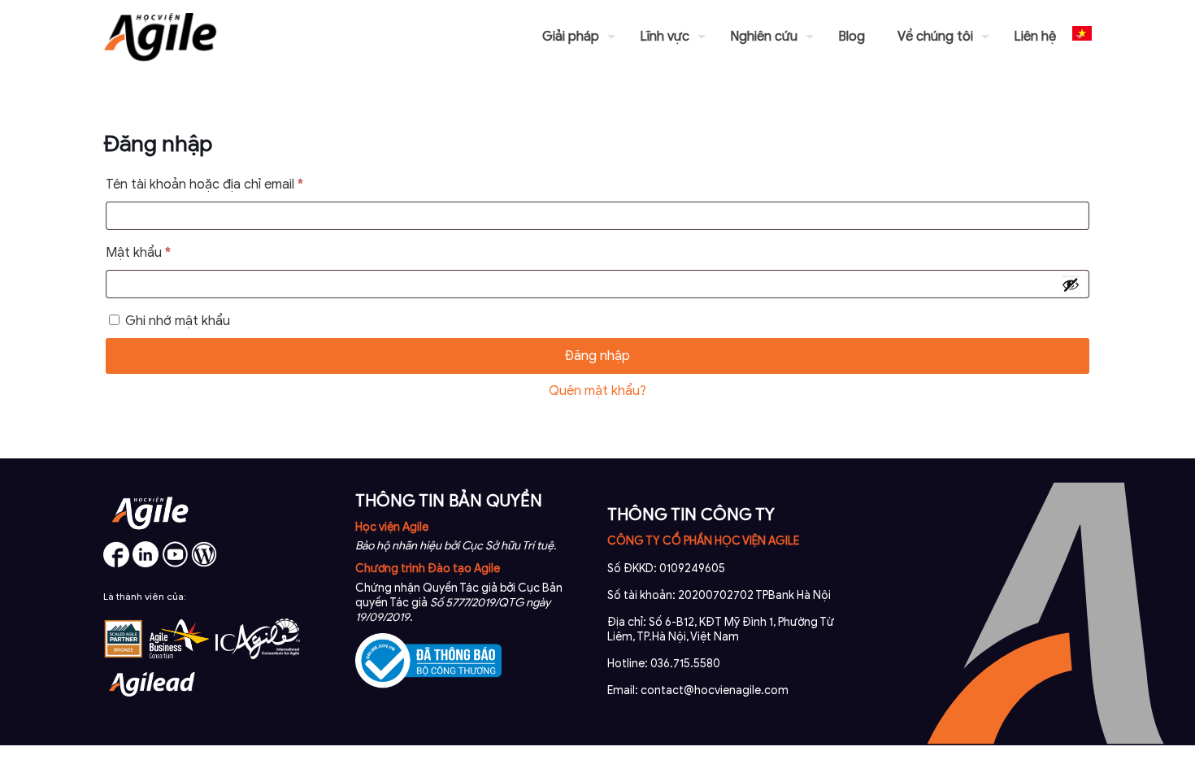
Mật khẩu (153, 255)
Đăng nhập (597, 356)
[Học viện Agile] (160, 36)
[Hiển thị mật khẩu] (1071, 284)
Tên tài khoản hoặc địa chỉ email (219, 187)
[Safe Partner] (123, 655)
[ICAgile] (257, 655)
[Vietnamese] (1082, 36)
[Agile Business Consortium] (179, 655)
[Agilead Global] (152, 702)
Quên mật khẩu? (597, 391)
